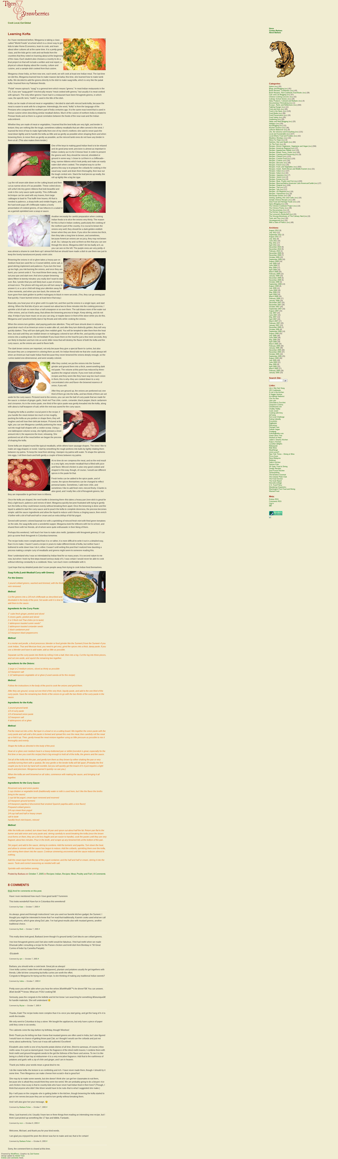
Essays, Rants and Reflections (281, 105)
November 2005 (275, 352)
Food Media (273, 113)
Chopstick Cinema (276, 405)
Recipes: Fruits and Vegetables (281, 167)
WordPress (15, 1154)
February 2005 (274, 371)
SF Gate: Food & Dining (278, 466)
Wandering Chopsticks (277, 487)
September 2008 (275, 284)
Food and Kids (274, 109)
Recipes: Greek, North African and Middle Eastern (288, 169)
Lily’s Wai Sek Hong (277, 388)
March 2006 (273, 344)
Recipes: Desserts (276, 163)
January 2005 (274, 373)
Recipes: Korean (275, 179)
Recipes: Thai (274, 187)
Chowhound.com (275, 407)
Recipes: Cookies (276, 161)
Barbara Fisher (25, 1107)
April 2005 (273, 366)
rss (276, 86)
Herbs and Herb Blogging (278, 121)
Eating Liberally (275, 419)
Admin (271, 86)
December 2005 (275, 350)
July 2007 (272, 313)
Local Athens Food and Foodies (281, 136)
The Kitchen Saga (276, 212)
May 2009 (273, 268)
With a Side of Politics (277, 222)
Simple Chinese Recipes (278, 200)
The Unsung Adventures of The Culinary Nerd (286, 216)
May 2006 (273, 340)
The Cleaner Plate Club (278, 477)
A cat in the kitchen (276, 392)
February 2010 (274, 251)
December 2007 (275, 303)
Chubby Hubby (274, 409)
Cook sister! (273, 411)
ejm (21, 959)
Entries (4, 1158)
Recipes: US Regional (277, 191)
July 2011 (272, 239)
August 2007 (274, 311)
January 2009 (274, 276)
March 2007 (273, 321)
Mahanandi (273, 446)
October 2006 (274, 329)
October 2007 (274, 307)
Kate (21, 907)
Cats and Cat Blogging (277, 95)
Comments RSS (275, 501)
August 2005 (274, 358)
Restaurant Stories (276, 196)
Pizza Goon (273, 456)
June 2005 (273, 362)
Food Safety (273, 117)
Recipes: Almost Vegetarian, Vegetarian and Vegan (288, 146)
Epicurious (273, 425)
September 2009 (275, 259)
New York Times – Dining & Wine (281, 454)
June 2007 (273, 315)
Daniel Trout (19, 1156)
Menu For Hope (275, 140)
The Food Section (276, 479)
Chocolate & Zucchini (277, 403)
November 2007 (275, 305)
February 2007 (274, 323)
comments (15, 1158)
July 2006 (272, 336)
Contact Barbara (275, 31)
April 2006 (273, 342)
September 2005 (275, 356)
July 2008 (272, 288)
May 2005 (273, 364)
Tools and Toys (275, 218)
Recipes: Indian (53, 874)
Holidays (272, 124)
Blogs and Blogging (276, 89)
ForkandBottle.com (276, 433)
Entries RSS (274, 499)
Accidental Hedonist (276, 396)
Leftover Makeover (276, 130)
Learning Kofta (19, 34)
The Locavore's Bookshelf (279, 214)
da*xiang (272, 415)
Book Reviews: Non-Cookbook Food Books (285, 93)
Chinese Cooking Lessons (279, 97)
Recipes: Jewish (275, 177)
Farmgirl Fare (274, 427)
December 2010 (275, 247)
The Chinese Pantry (276, 208)
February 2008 (274, 298)
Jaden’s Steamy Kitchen (278, 440)
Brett (21, 929)
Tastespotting (274, 473)
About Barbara (275, 33)
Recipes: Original (275, 185)
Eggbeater (273, 423)
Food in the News (275, 111)
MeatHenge (273, 450)
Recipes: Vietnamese (277, 194)
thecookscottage (275, 483)
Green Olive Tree (275, 436)
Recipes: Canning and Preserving (282, 154)
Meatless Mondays (276, 138)
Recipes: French (275, 165)
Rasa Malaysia (274, 458)
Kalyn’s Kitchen (275, 442)
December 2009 (275, 253)
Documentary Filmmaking (279, 103)
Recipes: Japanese (276, 175)
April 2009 (273, 270)
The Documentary (276, 210)
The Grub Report (275, 481)
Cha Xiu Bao (274, 398)
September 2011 (275, 235)
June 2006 (273, 338)
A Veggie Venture (275, 394)
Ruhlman (272, 460)
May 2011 (272, 243)
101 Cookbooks (275, 390)
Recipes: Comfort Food (278, 159)
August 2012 (274, 230)
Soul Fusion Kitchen (277, 471)
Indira (22, 981)
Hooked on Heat (275, 438)
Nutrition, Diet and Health (278, 142)
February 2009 (274, 274)
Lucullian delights (275, 444)
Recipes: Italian (275, 173)
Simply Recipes (275, 468)
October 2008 (274, 282)
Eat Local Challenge (276, 417)
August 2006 (274, 333)
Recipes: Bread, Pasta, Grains (280, 152)
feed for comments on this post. (25, 891)
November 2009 (275, 255)
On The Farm (274, 144)
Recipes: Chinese (276, 156)
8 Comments (99, 874)
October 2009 (274, 257)
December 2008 (275, 278)
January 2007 (274, 325)
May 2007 (273, 317)
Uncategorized (274, 220)
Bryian (22, 1006)
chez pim (272, 401)
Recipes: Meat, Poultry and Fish (77, 874)
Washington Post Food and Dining (282, 489)
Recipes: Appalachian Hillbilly (280, 150)
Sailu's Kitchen (274, 462)
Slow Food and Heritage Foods (281, 202)
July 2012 (272, 233)
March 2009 (273, 272)
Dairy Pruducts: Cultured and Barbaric (283, 101)
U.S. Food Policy (275, 485)
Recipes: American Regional (280, 148)
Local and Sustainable (277, 134)
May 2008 (273, 292)
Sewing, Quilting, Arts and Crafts (281, 198)
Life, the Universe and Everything (282, 132)
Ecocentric (273, 421)
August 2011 (274, 237)
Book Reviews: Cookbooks (279, 91)
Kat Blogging (274, 126)
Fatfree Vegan (274, 429)
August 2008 (274, 286)
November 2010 (275, 249)
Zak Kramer (34, 1154)
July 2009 (272, 263)
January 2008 (274, 301)
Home (271, 28)
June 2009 (273, 265)
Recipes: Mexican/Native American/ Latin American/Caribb (291, 183)
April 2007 (273, 319)
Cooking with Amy (276, 413)
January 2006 (274, 348)
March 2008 (273, 296)
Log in (271, 503)
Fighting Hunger (275, 107)
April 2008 (273, 294)
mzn (21, 1123)
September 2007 (275, 309)
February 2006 (274, 346)
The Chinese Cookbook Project (281, 206)
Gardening (273, 119)
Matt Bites (273, 448)
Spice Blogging (275, 204)
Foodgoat (272, 431)
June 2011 (273, 241)
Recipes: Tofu (274, 189)
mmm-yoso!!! (274, 452)
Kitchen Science (275, 128)
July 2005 (272, 360)
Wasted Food (274, 491)
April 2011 (273, 245)
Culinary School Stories (278, 99)
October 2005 (274, 354)
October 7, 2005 (36, 874)
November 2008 (275, 280)
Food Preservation (276, 115)
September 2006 (275, 331)
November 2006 (275, 327)
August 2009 (274, 261)
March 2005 (273, 368)
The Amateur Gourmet (277, 475)
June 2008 (273, 290)
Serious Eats (274, 464)
